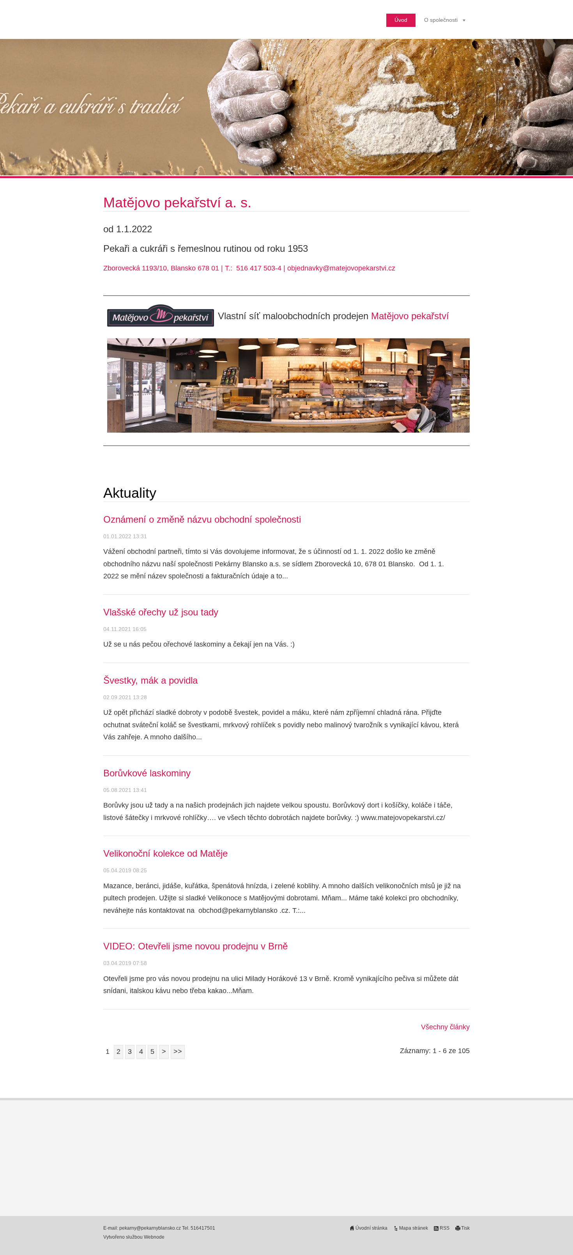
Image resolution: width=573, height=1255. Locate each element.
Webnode (154, 1237)
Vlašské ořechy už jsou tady (160, 612)
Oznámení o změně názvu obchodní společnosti (202, 519)
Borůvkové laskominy (147, 773)
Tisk (465, 1228)
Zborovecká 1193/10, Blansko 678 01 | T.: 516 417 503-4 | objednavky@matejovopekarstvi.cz (249, 268)
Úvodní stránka (371, 1228)
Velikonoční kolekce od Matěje (165, 853)
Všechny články (445, 1027)
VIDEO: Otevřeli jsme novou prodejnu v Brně (195, 946)
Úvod (400, 20)
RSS (444, 1228)
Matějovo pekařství (410, 316)
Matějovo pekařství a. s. (179, 202)
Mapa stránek (413, 1228)
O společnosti (441, 20)
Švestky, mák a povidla (150, 680)
